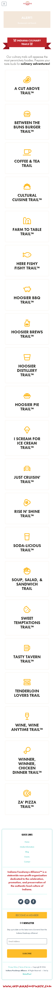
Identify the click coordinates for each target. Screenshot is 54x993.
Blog (27, 851)
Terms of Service (24, 967)
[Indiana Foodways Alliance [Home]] (30, 5)
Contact (27, 861)
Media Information (27, 846)
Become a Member (27, 915)
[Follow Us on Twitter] (20, 901)
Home (27, 841)
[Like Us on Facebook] (27, 901)
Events (27, 856)
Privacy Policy (13, 967)
